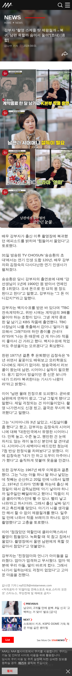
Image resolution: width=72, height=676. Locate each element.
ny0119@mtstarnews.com (35, 585)
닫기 (68, 671)
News (19, 22)
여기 (21, 662)
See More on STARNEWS (53, 640)
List (8, 640)
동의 (10, 670)
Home (7, 22)
